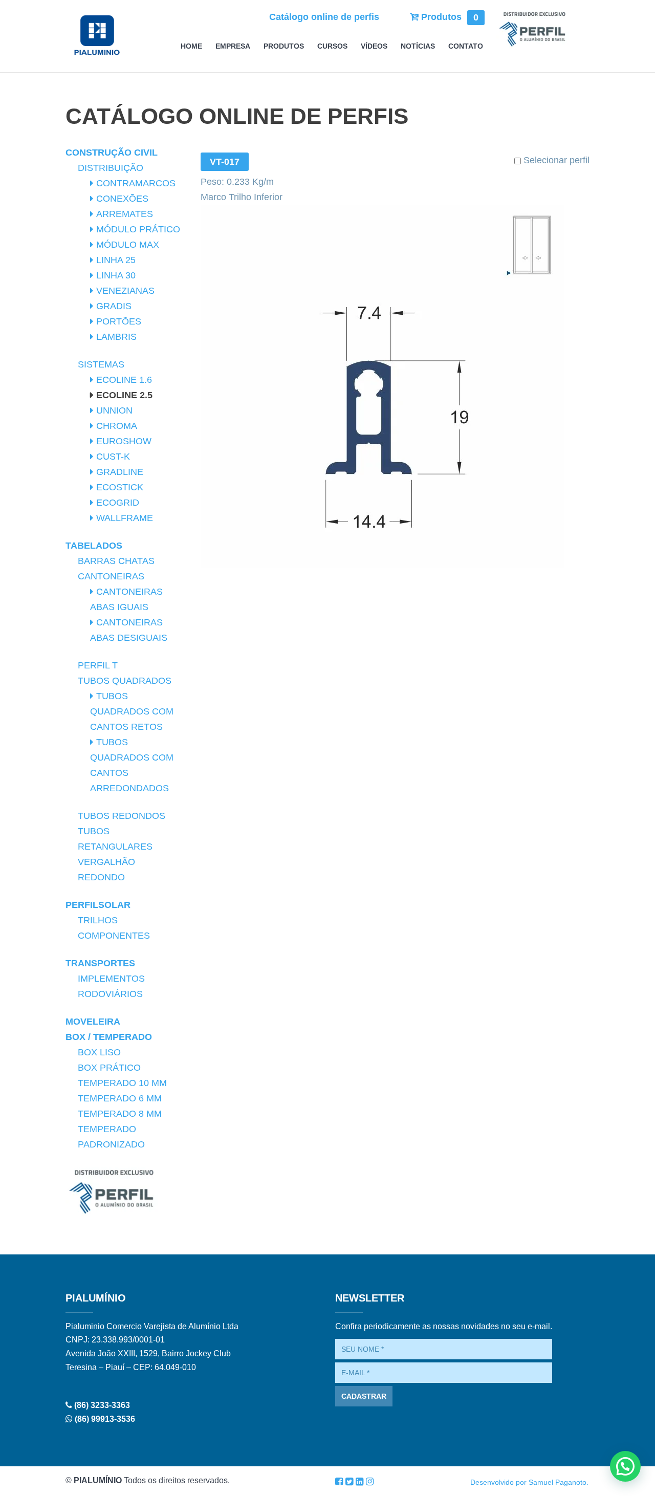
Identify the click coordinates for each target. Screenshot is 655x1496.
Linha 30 (116, 275)
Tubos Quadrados (124, 681)
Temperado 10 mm (122, 1083)
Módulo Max (127, 245)
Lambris (116, 337)
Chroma (116, 426)
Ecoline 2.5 (124, 395)
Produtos (448, 17)
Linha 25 (116, 260)
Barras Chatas (116, 561)
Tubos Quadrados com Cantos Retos (131, 711)
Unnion (114, 410)
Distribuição (110, 168)
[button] (625, 1466)
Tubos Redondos (121, 816)
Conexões (122, 198)
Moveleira (93, 1021)
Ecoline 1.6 (124, 380)
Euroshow (123, 441)
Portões (118, 321)
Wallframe (124, 518)
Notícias (418, 46)
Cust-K (113, 456)
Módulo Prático (138, 229)
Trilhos (98, 920)
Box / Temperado (109, 1037)
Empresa (232, 46)
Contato (465, 46)
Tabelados (94, 545)
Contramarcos (136, 183)
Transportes (100, 963)
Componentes (114, 935)
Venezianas (125, 291)
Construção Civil (112, 152)
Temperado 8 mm (120, 1114)
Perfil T (98, 665)
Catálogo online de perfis (324, 17)
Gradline (119, 472)
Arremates (124, 214)
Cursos (332, 46)
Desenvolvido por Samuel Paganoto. (529, 1482)
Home (191, 46)
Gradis (114, 306)
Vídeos (374, 46)
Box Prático (109, 1068)
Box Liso (99, 1052)
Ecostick (119, 487)
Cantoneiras (111, 576)
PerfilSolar (98, 905)
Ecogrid (117, 502)
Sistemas (101, 364)
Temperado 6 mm (120, 1098)
